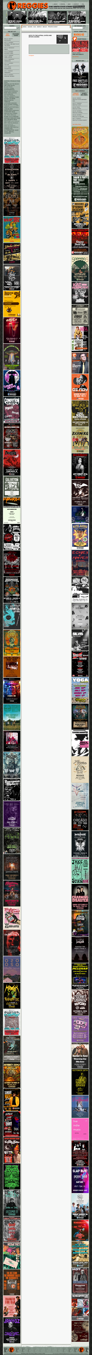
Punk (6, 117)
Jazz (17, 130)
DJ (15, 115)
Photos (62, 4)
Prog (6, 107)
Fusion (15, 104)
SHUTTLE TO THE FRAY (78, 116)
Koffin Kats (7, 40)
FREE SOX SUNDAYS (78, 54)
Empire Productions (12, 81)
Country (7, 133)
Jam (5, 109)
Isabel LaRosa (8, 57)
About (55, 4)
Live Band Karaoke (10, 103)
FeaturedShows (16, 34)
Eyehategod (7, 68)
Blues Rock (8, 87)
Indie (13, 98)
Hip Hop (7, 85)
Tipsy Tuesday (9, 97)
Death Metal (9, 100)
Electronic (8, 104)
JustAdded (8, 34)
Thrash (7, 106)
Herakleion (7, 60)
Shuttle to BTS (77, 104)
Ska (5, 119)
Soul (6, 132)
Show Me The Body (9, 76)
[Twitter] (77, 34)
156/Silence (7, 72)
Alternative (9, 130)
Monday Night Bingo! (13, 107)
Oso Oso (6, 64)
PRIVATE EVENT (53, 27)
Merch (39, 27)
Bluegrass (14, 123)
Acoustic (14, 91)
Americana (8, 129)
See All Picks (76, 56)
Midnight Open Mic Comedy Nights (15, 118)
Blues (10, 109)
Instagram (31, 55)
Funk (17, 97)
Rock (16, 117)
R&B (9, 123)
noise (6, 82)
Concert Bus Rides (76, 94)
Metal (11, 132)
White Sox (8, 110)
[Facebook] (74, 34)
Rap (5, 93)
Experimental (9, 90)
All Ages (13, 113)
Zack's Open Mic (15, 121)
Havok (6, 49)
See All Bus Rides (77, 124)
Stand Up (7, 98)
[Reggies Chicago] (27, 10)
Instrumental (8, 94)
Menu (25, 27)
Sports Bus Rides (84, 94)
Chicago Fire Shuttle (11, 127)
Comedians (15, 110)
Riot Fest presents (9, 95)
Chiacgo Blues (13, 106)
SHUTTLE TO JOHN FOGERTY (80, 120)
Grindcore (7, 91)
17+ (17, 106)
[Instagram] (80, 34)
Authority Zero (8, 53)
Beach (45, 27)
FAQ (83, 4)
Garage (14, 93)
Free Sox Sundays (9, 126)
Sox (9, 93)
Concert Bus (9, 112)
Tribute (7, 101)
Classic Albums (9, 88)
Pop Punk (7, 121)
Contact (76, 4)
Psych (11, 117)
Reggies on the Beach (11, 84)
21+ (5, 123)
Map (69, 4)
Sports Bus (12, 120)
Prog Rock (10, 115)
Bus (34, 27)
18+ (5, 115)
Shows (30, 27)
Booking (23, 1353)
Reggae (7, 113)
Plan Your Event (30, 1353)
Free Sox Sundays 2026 (8, 124)
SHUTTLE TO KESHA (77, 112)
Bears (13, 85)
